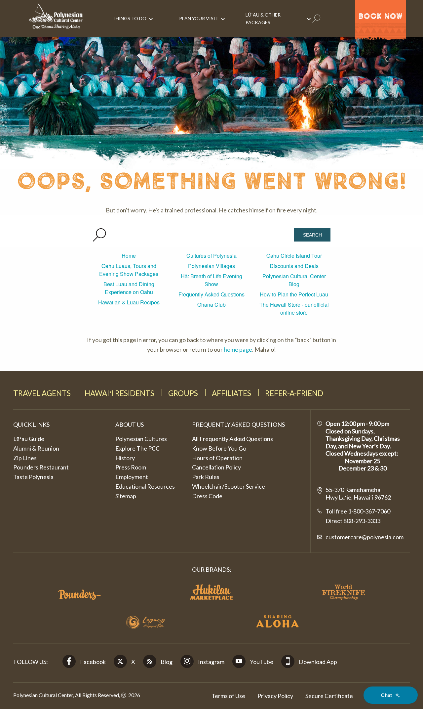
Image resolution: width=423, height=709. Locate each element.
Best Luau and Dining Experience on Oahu (128, 288)
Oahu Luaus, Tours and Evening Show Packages (128, 270)
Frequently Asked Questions (211, 294)
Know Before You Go (219, 448)
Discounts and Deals (294, 266)
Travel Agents (42, 393)
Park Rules (205, 476)
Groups (183, 393)
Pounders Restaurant (41, 467)
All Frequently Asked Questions (232, 438)
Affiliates (231, 393)
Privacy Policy (275, 695)
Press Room (130, 467)
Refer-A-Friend (294, 393)
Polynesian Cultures (141, 438)
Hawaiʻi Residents (119, 393)
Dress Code (207, 496)
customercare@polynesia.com (365, 537)
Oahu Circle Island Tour (294, 255)
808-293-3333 (361, 520)
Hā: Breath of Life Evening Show (211, 280)
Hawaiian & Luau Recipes (129, 302)
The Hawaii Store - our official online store (294, 308)
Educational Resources (145, 486)
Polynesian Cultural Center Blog (294, 280)
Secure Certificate (329, 695)
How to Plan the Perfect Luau (294, 294)
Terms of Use (228, 695)
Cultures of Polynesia (211, 255)
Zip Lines (25, 458)
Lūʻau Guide (28, 438)
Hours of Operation (217, 458)
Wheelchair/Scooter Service (228, 486)
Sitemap (125, 496)
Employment (131, 476)
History (125, 458)
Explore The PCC (137, 448)
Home (129, 255)
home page (238, 349)
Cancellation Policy (216, 467)
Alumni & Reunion (36, 448)
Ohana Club (211, 304)
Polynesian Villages (211, 266)
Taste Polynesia (33, 476)
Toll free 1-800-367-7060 (358, 511)
